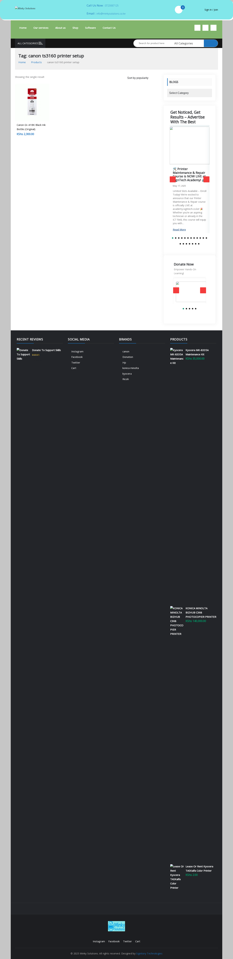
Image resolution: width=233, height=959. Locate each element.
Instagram (77, 351)
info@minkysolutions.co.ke (111, 13)
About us (60, 27)
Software (90, 27)
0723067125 (112, 5)
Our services (40, 27)
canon (125, 351)
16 (189, 243)
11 (203, 238)
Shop (75, 27)
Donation (127, 357)
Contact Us (109, 27)
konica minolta (130, 368)
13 (180, 243)
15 (186, 243)
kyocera (127, 373)
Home (23, 27)
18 (195, 243)
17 (192, 243)
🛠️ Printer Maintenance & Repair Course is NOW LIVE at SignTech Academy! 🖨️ (189, 174)
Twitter (75, 362)
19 (198, 243)
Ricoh (125, 379)
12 (206, 238)
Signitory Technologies (149, 953)
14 (183, 243)
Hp (124, 362)
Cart (73, 368)
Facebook (77, 357)
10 (200, 238)
